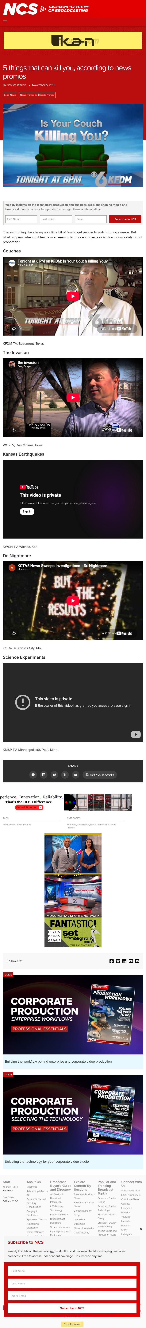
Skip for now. (72, 1324)
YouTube (125, 1217)
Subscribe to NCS (130, 1190)
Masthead (32, 1187)
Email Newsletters (130, 1195)
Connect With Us (131, 1184)
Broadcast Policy (82, 1211)
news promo (9, 824)
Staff (6, 1182)
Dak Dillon (8, 1197)
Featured (71, 824)
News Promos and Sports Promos (37, 95)
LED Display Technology (56, 1208)
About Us (34, 1182)
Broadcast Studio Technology (107, 1208)
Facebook (126, 1208)
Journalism (80, 1219)
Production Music (59, 1214)
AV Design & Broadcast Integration (56, 1198)
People (77, 1215)
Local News (10, 95)
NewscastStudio (17, 85)
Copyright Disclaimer (32, 1213)
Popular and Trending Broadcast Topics (107, 1187)
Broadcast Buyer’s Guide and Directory (60, 1185)
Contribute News (130, 1199)
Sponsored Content (37, 1219)
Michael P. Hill (10, 1187)
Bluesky (125, 1212)
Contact (125, 1203)
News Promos (24, 824)
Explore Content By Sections (82, 1185)
